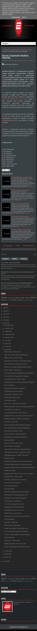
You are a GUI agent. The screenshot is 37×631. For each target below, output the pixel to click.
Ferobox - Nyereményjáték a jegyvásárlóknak (17, 534)
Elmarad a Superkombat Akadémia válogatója (15, 56)
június (6, 343)
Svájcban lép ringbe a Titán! (12, 397)
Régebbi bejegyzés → (29, 245)
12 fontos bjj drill (9, 458)
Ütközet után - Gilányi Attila (12, 540)
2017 (4, 317)
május (6, 346)
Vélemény (20, 300)
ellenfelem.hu (24, 627)
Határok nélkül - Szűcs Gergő (12, 513)
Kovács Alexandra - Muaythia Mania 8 (15, 434)
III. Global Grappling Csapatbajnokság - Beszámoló (19, 373)
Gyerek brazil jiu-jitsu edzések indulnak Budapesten (17, 283)
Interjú (3, 300)
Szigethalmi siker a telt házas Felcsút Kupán (16, 516)
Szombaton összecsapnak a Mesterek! (15, 498)
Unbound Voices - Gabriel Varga (13, 358)
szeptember (8, 334)
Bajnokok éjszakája (9, 470)
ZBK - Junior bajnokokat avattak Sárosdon (16, 355)
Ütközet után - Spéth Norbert (12, 525)
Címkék (14, 259)
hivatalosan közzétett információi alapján (14, 99)
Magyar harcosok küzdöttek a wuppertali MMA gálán (19, 467)
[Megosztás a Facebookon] (9, 170)
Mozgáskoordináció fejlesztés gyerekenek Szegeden (19, 382)
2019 (4, 311)
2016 (4, 320)
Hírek (8, 49)
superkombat (14, 49)
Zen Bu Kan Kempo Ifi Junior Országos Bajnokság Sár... (20, 406)
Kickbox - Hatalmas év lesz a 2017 (21, 229)
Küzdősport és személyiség (12, 409)
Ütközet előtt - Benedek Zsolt (20, 203)
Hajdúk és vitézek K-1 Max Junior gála (15, 543)
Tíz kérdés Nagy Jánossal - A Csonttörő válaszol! (18, 464)
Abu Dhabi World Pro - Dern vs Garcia (14, 379)
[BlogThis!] (5, 170)
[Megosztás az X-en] (7, 170)
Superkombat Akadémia (25, 49)
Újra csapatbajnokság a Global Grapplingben (17, 428)
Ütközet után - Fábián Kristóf (12, 352)
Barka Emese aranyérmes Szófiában (14, 388)
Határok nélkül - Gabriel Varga (12, 370)
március (7, 551)
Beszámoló (11, 298)
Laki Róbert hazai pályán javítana (13, 391)
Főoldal (18, 245)
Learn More (15, 17)
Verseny (13, 300)
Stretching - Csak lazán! (11, 422)
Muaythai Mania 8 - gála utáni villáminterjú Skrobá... (19, 416)
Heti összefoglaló (9, 385)
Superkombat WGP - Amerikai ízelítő (21, 177)
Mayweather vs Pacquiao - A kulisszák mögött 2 (17, 361)
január (6, 557)
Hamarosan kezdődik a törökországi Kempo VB (17, 367)
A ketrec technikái (9, 537)
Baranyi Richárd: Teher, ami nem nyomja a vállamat (19, 473)
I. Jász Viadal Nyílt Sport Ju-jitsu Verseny (15, 413)
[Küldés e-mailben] (3, 170)
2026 (4, 308)
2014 (4, 561)
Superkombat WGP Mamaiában (20, 216)
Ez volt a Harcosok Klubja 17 (12, 483)
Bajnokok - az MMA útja (11, 522)
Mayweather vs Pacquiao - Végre (13, 394)
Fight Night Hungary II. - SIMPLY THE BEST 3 (16, 455)
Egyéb (22, 298)
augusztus (8, 337)
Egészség (27, 298)
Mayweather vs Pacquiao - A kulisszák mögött (17, 452)
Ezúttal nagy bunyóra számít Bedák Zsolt (16, 528)
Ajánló (4, 297)
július (6, 340)
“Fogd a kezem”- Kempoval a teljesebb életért (17, 449)
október (7, 331)
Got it (24, 17)
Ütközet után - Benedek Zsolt (20, 190)
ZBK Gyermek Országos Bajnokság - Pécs (16, 495)
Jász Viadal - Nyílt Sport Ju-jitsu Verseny (15, 480)
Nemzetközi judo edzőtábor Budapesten (15, 437)
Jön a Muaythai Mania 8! (11, 486)
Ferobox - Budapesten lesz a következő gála (17, 547)
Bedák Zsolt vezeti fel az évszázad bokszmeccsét (18, 461)
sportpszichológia (28, 300)
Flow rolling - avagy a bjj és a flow (14, 504)
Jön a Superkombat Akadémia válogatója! (16, 531)
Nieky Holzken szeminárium (12, 446)
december (8, 325)
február (7, 554)
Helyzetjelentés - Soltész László (13, 477)
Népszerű (5, 259)
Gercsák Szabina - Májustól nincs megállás (16, 376)
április (6, 349)
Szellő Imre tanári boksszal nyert (13, 443)
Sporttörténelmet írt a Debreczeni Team (15, 364)
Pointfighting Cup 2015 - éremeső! (14, 510)
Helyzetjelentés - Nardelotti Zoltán (14, 507)
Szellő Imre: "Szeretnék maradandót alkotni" (16, 492)
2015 (4, 323)
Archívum (24, 259)
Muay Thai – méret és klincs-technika (15, 403)
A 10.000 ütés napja (10, 400)
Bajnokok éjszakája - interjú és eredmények (16, 419)
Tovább (31, 186)
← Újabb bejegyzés (7, 245)
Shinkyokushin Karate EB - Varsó (13, 431)
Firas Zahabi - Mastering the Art (10, 263)
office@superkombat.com (10, 120)
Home (4, 49)
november (8, 328)
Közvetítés (8, 300)
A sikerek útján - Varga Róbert (12, 501)
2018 (4, 314)
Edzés (17, 298)
